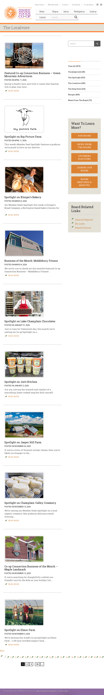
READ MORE (13, 91)
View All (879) (74, 66)
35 (37, 664)
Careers (65, 4)
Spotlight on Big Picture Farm (23, 136)
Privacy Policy (63, 691)
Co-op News (88, 4)
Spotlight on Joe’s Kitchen (20, 381)
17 (89, 657)
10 (50, 657)
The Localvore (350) (76, 83)
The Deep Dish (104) (76, 89)
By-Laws (80, 223)
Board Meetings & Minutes (84, 182)
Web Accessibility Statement (46, 691)
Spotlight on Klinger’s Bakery (22, 197)
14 (72, 657)
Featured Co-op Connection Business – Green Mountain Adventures (32, 74)
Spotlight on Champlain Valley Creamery (30, 502)
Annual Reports (84, 219)
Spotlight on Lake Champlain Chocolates (29, 321)
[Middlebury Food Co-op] (18, 13)
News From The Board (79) (80, 100)
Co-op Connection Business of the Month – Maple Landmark (31, 568)
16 (83, 657)
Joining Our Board (84, 169)
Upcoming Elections (84, 157)
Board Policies (83, 227)
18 (95, 657)
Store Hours (39, 4)
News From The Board (84, 146)
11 (55, 657)
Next (2, 651)
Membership (53, 4)
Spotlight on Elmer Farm (19, 630)
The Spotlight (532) (76, 77)
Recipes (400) (74, 94)
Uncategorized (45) (76, 72)
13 (66, 657)
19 (100, 657)
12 (61, 657)
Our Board (76, 4)
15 (78, 657)
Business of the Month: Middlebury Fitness (31, 260)
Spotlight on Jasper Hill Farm (22, 442)
